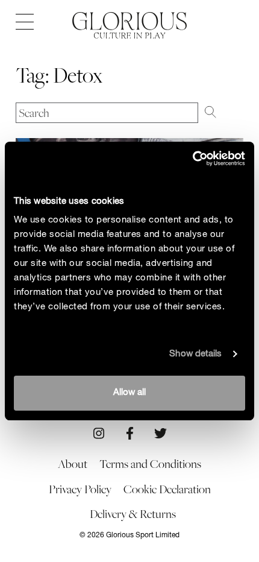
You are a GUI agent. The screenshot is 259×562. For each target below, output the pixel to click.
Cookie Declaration (167, 489)
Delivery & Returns (133, 514)
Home (129, 21)
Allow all (129, 392)
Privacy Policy (80, 489)
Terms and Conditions (150, 464)
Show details (195, 354)
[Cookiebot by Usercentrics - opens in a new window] (192, 159)
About (72, 464)
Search (223, 112)
